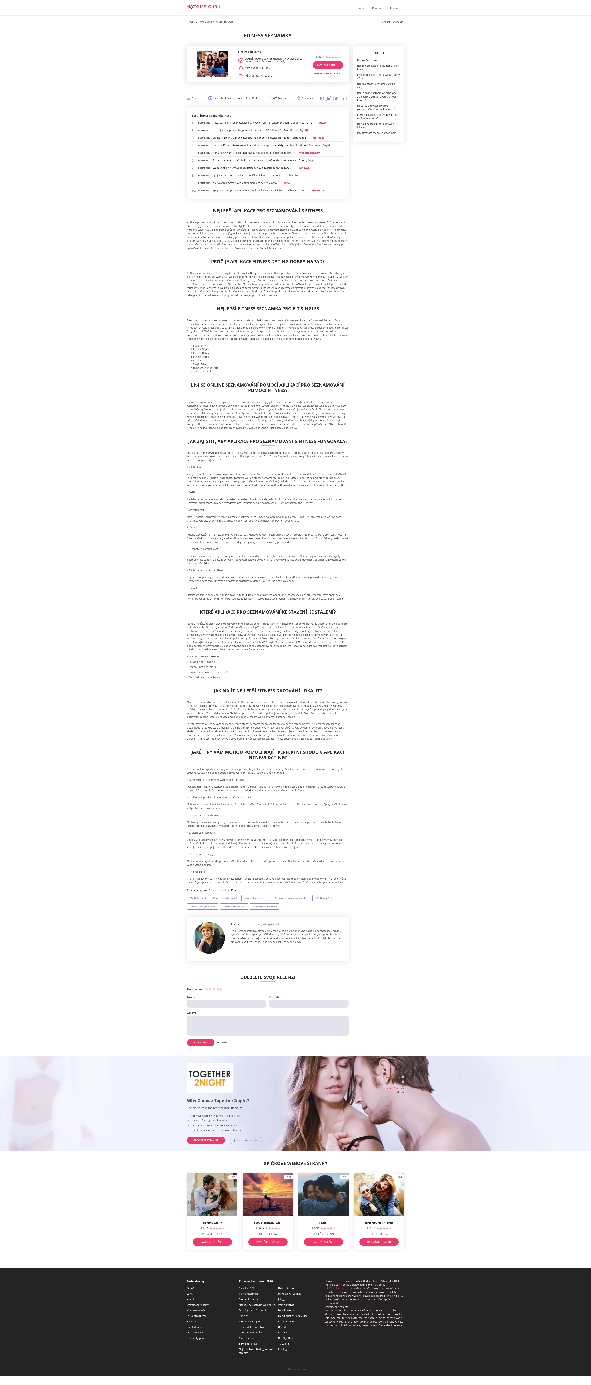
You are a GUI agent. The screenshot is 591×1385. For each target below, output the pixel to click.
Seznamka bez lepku (255, 898)
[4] (217, 989)
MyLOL (304, 130)
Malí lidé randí (198, 898)
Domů (360, 8)
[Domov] (204, 6)
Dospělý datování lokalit (253, 1310)
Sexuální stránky (248, 1299)
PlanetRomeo (286, 1321)
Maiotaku (319, 137)
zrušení (222, 1042)
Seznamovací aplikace (251, 1321)
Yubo (286, 183)
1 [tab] (403, 1076)
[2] (210, 989)
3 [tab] (403, 1086)
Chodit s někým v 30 (234, 906)
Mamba (293, 175)
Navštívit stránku (328, 65)
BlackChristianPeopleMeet (293, 1316)
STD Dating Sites (324, 898)
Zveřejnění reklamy (198, 1305)
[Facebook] (321, 98)
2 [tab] (403, 1081)
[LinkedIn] (328, 98)
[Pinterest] (344, 98)
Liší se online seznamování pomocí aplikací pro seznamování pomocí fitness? (377, 96)
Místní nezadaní (248, 1338)
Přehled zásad (195, 1327)
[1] (206, 989)
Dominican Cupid (319, 145)
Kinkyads (305, 168)
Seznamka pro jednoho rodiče (291, 898)
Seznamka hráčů (248, 1293)
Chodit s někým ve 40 (225, 898)
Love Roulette (286, 1310)
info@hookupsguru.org (338, 1288)
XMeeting (283, 1343)
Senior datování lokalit (252, 1327)
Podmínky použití (197, 1338)
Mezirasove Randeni (289, 1293)
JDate (310, 160)
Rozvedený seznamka (265, 906)
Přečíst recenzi (212, 1234)
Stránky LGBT (246, 1288)
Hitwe (322, 122)
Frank (235, 924)
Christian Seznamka (250, 1332)
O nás (190, 1293)
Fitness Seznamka (367, 60)
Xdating (282, 1349)
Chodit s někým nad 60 (202, 906)
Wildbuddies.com (309, 152)
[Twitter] (336, 98)
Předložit (200, 1042)
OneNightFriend (287, 1338)
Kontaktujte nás (196, 1310)
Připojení (244, 1316)
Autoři (190, 1299)
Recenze (377, 8)
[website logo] (212, 64)
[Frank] (209, 938)
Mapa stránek (195, 1332)
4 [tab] (403, 1091)
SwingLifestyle (286, 1305)
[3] (214, 989)
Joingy (281, 1299)
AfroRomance (319, 190)
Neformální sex (287, 1288)
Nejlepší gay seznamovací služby (257, 1305)
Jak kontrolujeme (197, 1316)
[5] (221, 989)
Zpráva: (192, 1013)
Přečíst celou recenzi (328, 73)
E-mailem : (276, 997)
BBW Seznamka (248, 1343)
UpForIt (282, 1327)
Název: (191, 997)
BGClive (282, 1332)
